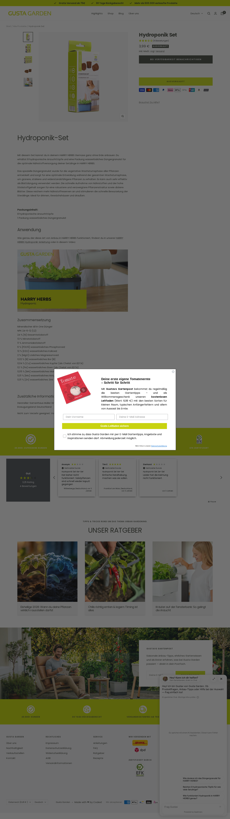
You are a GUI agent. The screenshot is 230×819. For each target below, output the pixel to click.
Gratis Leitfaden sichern (114, 426)
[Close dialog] (173, 371)
